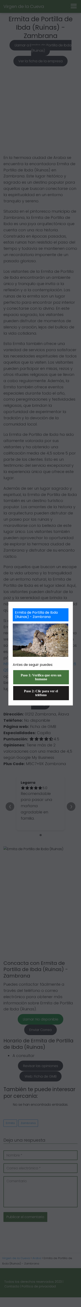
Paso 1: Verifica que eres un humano (41, 677)
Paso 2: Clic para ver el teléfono (41, 693)
